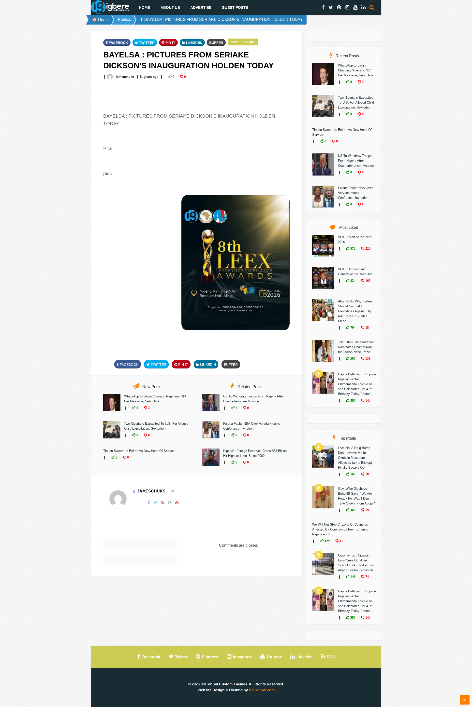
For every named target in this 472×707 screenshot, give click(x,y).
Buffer (216, 43)
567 (352, 358)
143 (367, 400)
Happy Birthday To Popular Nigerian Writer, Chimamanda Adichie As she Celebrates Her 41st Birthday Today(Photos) (357, 384)
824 (352, 280)
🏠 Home (100, 19)
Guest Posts (235, 7)
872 (352, 248)
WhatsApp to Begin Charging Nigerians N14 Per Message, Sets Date (355, 70)
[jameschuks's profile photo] (110, 77)
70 (366, 474)
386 (352, 400)
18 (366, 327)
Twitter (146, 43)
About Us (170, 7)
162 (352, 474)
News (234, 42)
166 (367, 280)
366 (352, 510)
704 (352, 327)
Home (144, 7)
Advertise (200, 7)
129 (327, 541)
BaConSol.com (262, 690)
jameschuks (125, 77)
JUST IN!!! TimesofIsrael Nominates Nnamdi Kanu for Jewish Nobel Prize (356, 347)
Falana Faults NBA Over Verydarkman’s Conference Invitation (355, 193)
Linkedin (193, 43)
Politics (124, 19)
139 (367, 358)
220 (367, 248)
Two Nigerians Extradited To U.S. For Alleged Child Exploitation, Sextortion (356, 102)
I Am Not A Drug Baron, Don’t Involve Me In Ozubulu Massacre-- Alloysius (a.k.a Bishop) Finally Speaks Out (355, 457)
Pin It (169, 43)
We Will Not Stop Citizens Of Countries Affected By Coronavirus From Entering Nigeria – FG (340, 529)
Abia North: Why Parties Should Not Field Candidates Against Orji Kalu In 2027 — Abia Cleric (355, 311)
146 (352, 576)
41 (341, 541)
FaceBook (118, 43)
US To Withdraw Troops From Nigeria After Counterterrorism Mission (356, 160)
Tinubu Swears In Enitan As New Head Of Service (139, 451)
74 (366, 576)
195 (367, 510)
